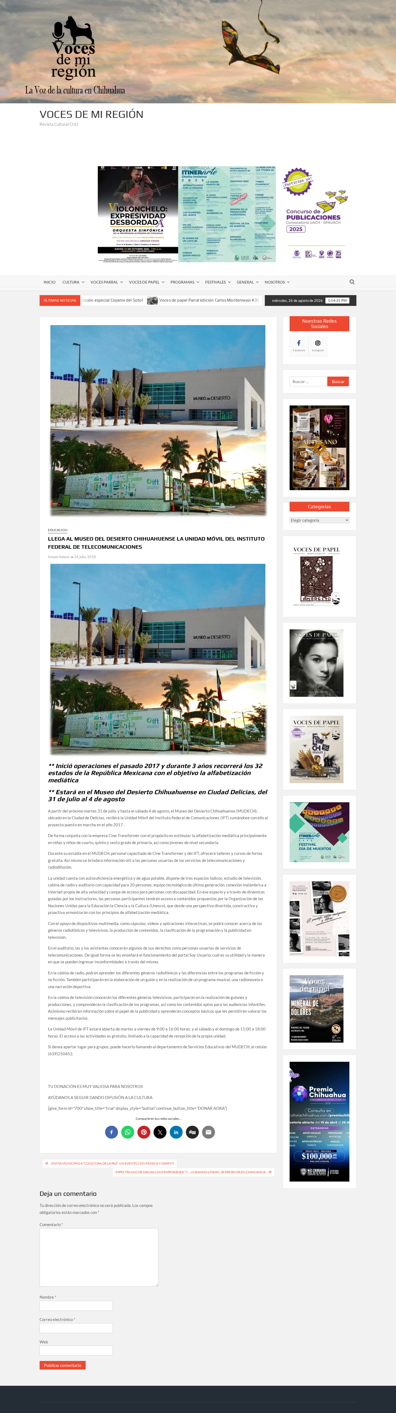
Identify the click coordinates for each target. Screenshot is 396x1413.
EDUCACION (57, 530)
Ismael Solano (58, 557)
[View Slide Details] (227, 214)
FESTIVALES (215, 282)
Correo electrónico (57, 1319)
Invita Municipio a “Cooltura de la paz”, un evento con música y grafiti (112, 1163)
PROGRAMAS (182, 282)
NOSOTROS (275, 282)
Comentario (51, 1224)
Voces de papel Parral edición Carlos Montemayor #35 (132, 300)
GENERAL (245, 282)
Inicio (49, 282)
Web (44, 1341)
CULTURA (70, 282)
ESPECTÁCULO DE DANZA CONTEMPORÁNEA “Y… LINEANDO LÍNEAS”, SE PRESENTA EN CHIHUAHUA (191, 1172)
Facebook (299, 350)
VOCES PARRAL (104, 282)
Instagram (318, 350)
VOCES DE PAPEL (144, 282)
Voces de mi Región (92, 114)
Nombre (48, 1297)
